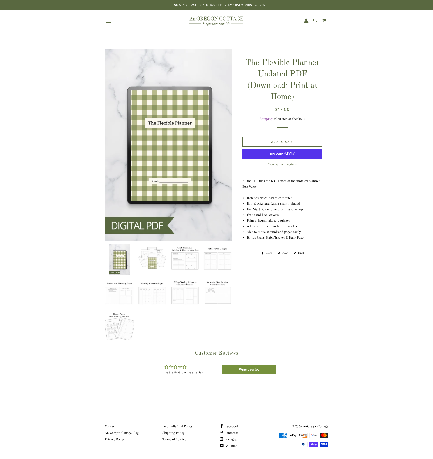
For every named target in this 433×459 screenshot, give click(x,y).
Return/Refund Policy (177, 426)
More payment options (282, 164)
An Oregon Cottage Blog (122, 433)
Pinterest (231, 433)
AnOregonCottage (315, 426)
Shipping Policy (173, 433)
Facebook (231, 426)
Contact (110, 426)
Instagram (232, 439)
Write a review (249, 370)
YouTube (231, 446)
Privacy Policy (115, 439)
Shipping (266, 119)
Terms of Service (174, 439)
